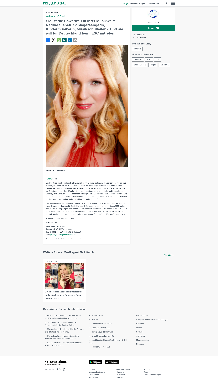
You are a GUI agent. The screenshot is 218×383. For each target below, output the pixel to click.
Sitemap (119, 377)
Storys (125, 4)
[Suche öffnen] (166, 3)
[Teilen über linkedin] (70, 40)
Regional (143, 4)
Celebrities (138, 59)
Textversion (120, 375)
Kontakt (147, 369)
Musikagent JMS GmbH (55, 16)
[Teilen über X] (53, 40)
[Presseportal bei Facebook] (57, 370)
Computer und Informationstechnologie (151, 320)
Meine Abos (154, 4)
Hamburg (49, 179)
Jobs (146, 372)
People (153, 65)
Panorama (164, 65)
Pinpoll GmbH (97, 316)
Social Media (94, 377)
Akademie (120, 372)
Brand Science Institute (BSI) (103, 336)
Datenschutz (94, 375)
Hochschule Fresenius (101, 347)
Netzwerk (140, 344)
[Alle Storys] (153, 18)
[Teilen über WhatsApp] (59, 40)
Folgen (151, 28)
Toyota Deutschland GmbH (103, 332)
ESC (158, 59)
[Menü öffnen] (173, 3)
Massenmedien (142, 340)
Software (139, 332)
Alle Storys (152, 23)
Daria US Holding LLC (101, 328)
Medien (139, 328)
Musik (149, 59)
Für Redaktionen (123, 369)
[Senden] (75, 40)
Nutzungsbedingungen (98, 372)
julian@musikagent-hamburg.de (63, 235)
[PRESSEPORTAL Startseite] (54, 3)
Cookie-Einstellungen (152, 375)
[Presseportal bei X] (59, 370)
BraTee (95, 320)
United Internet (142, 316)
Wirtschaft (140, 324)
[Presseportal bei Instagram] (63, 369)
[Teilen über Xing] (64, 40)
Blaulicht (133, 4)
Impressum (93, 369)
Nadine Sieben (140, 65)
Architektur (140, 336)
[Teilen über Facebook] (48, 40)
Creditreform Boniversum (102, 324)
